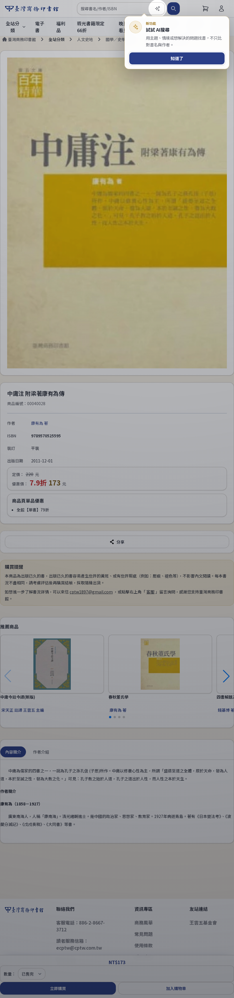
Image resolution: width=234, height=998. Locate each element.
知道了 (177, 58)
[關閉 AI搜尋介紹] (117, 499)
